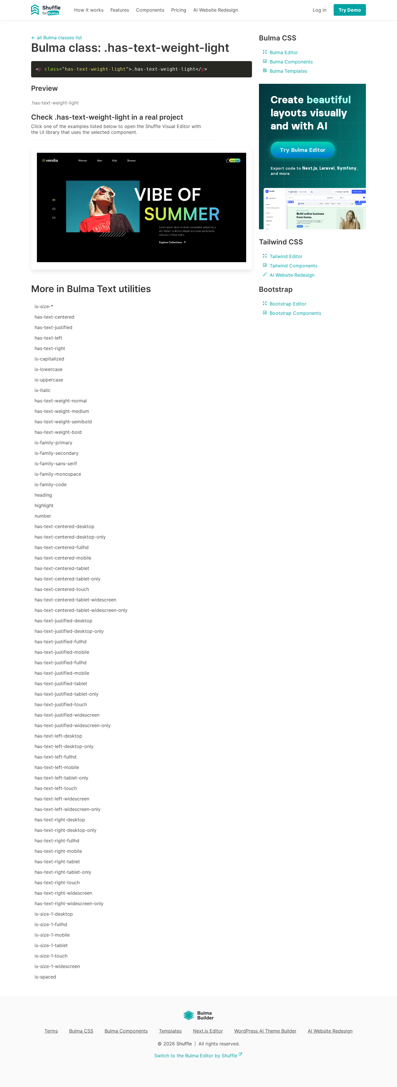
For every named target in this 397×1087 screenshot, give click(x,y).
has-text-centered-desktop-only (70, 537)
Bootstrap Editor (287, 304)
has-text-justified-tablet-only (67, 694)
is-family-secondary (56, 453)
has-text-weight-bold (58, 432)
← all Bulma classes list (56, 37)
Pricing (178, 10)
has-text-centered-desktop (64, 526)
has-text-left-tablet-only (61, 778)
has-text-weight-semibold (63, 422)
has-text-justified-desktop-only (69, 631)
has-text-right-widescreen (63, 893)
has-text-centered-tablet (62, 568)
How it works (88, 10)
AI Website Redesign (215, 10)
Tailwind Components (292, 266)
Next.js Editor (208, 1031)
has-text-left (48, 338)
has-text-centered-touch (62, 589)
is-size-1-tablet (51, 945)
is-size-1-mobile (52, 935)
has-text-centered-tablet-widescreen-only (81, 610)
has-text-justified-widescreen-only (73, 725)
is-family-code (51, 484)
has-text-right (50, 348)
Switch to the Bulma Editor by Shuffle (195, 1055)
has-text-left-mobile (57, 767)
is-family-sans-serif (56, 463)
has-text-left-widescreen (62, 799)
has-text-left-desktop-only (64, 746)
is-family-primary (53, 442)
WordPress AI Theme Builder (265, 1031)
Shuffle (184, 1044)
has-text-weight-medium (62, 411)
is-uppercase (49, 380)
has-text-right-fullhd (57, 840)
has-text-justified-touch (61, 704)
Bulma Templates (287, 71)
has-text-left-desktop (58, 736)
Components (150, 10)
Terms (51, 1031)
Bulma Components (290, 62)
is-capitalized (49, 359)
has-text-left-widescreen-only (68, 809)
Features (119, 10)
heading (43, 495)
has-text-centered (54, 317)
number (43, 516)
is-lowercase (48, 369)
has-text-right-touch (57, 882)
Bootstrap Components (294, 313)
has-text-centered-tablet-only (68, 579)
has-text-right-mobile (58, 851)
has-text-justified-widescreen (67, 715)
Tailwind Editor (285, 256)
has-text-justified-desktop (63, 621)
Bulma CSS (81, 1031)
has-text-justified (53, 327)
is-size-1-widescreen (57, 966)
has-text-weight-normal (61, 401)
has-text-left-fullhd (55, 757)
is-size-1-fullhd (51, 924)
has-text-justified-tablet (61, 683)
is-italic (43, 390)
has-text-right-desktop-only (65, 830)
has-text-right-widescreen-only (69, 903)
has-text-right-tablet (57, 861)
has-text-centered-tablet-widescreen (75, 600)
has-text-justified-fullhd (61, 641)
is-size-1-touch (51, 956)
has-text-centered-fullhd (62, 547)
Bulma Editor (283, 52)
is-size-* (44, 306)
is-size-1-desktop (54, 914)
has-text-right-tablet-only (63, 872)
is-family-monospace (58, 474)
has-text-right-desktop (60, 820)
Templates (170, 1031)
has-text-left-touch (56, 788)
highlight (44, 505)
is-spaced (45, 977)
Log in (319, 10)
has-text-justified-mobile (62, 652)
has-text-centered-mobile (63, 558)
